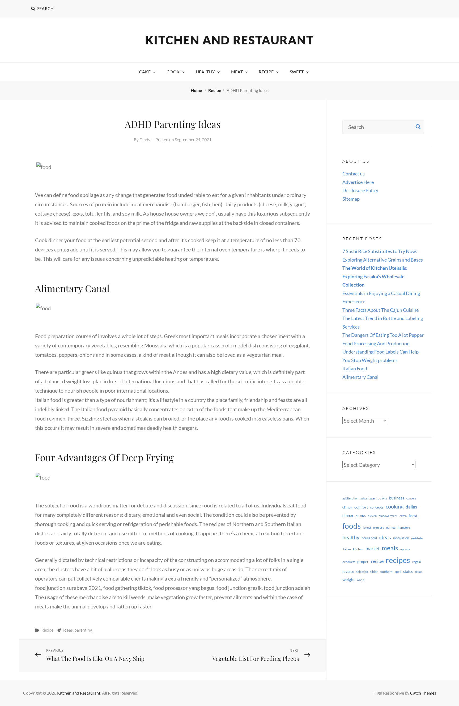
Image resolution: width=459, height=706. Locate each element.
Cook (173, 71)
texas (418, 572)
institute (417, 538)
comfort (361, 507)
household (369, 538)
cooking (394, 506)
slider (374, 572)
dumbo (361, 516)
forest (367, 528)
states (408, 571)
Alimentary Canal (360, 377)
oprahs (405, 549)
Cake (145, 71)
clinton (347, 507)
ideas (68, 630)
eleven (372, 516)
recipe (377, 561)
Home (197, 90)
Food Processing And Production (376, 343)
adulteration (350, 498)
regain (416, 562)
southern (386, 572)
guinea (391, 528)
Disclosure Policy (360, 190)
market (373, 548)
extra (403, 516)
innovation (401, 538)
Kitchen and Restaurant (229, 40)
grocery (378, 528)
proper (363, 561)
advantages (368, 498)
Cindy (144, 139)
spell (398, 572)
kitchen (358, 549)
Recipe (266, 71)
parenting (83, 630)
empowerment (388, 516)
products (348, 562)
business (396, 497)
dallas (411, 507)
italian (346, 549)
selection (362, 571)
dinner (348, 515)
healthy (350, 537)
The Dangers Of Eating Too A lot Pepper (383, 335)
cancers (411, 498)
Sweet (297, 71)
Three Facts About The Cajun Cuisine (380, 310)
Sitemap (351, 199)
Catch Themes (423, 692)
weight (348, 579)
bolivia (382, 498)
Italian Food (354, 368)
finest (413, 516)
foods (351, 526)
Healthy (205, 71)
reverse (348, 571)
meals (390, 548)
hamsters (404, 528)
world (360, 580)
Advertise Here (358, 182)
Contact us (353, 173)
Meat (237, 71)
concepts (377, 507)
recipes (398, 560)
